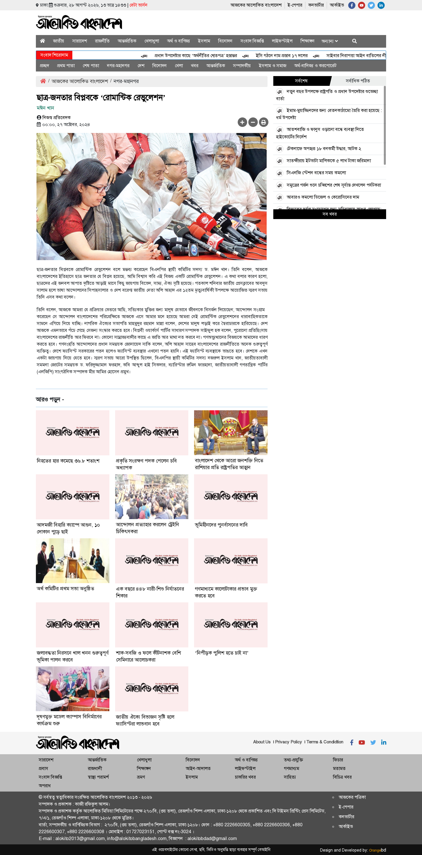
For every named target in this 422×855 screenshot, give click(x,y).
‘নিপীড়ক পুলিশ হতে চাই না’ (222, 652)
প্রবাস (43, 768)
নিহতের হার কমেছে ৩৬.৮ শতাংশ (68, 460)
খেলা (179, 66)
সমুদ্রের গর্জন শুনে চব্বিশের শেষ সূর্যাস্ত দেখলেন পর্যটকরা (334, 185)
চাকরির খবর (245, 777)
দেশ (141, 66)
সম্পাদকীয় (242, 66)
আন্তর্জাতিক (127, 41)
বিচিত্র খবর (342, 777)
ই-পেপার (295, 5)
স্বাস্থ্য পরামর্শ (98, 777)
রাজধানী (95, 768)
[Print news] (263, 122)
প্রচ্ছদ (44, 66)
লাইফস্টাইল (282, 41)
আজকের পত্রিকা (352, 797)
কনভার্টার (316, 5)
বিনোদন (225, 41)
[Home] (42, 41)
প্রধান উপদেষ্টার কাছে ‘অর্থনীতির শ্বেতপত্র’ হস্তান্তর (180, 56)
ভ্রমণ (141, 777)
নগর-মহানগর (118, 66)
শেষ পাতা (91, 66)
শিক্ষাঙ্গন (308, 41)
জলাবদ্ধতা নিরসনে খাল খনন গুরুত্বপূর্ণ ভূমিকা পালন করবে (73, 656)
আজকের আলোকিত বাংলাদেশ (256, 5)
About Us (262, 742)
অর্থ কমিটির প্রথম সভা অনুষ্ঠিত (65, 588)
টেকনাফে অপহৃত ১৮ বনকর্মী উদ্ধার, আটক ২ (324, 149)
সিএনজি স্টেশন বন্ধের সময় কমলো (316, 173)
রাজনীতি (102, 41)
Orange (377, 850)
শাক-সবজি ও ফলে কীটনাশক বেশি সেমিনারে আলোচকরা (148, 656)
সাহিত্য (290, 777)
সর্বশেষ (301, 81)
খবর (194, 66)
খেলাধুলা (151, 41)
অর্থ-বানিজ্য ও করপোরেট (315, 66)
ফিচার (338, 760)
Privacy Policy (288, 742)
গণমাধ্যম (291, 768)
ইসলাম (204, 41)
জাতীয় (58, 41)
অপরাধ (45, 786)
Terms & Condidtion (324, 742)
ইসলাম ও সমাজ (272, 66)
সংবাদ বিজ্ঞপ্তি (252, 41)
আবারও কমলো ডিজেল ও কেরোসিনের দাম (323, 197)
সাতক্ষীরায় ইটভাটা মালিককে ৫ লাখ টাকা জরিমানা (329, 161)
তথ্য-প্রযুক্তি (293, 760)
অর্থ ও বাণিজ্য (178, 41)
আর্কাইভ (337, 5)
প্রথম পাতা (66, 66)
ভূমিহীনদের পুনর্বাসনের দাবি (221, 524)
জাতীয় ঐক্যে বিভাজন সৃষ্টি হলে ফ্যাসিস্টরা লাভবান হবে (145, 720)
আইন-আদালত (198, 768)
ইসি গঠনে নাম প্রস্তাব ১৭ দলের (266, 56)
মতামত (339, 768)
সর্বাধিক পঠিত (358, 81)
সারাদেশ (79, 41)
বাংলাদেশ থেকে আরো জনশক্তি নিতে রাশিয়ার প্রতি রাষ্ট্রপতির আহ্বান (229, 464)
